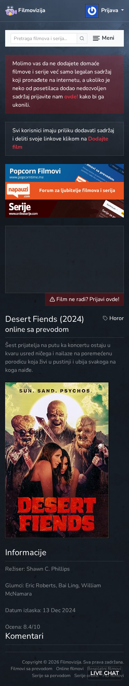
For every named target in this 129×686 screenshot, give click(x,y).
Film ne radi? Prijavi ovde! (87, 299)
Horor (116, 318)
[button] (105, 10)
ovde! (71, 96)
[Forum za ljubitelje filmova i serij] (64, 190)
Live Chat (104, 673)
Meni (107, 38)
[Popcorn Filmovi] (64, 172)
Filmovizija (31, 10)
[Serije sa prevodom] (64, 208)
